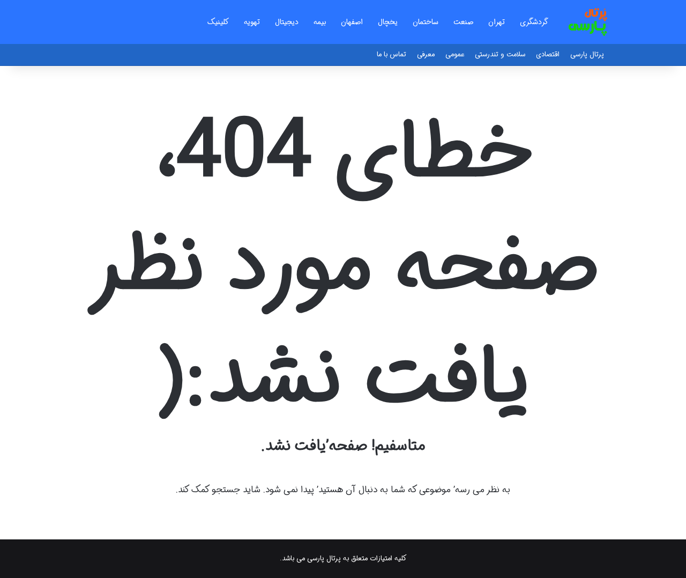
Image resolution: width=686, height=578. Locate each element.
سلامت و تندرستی (500, 54)
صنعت (463, 22)
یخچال (388, 22)
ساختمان (425, 22)
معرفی (426, 54)
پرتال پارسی (587, 54)
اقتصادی (548, 54)
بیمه (320, 22)
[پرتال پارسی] (587, 22)
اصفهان (352, 22)
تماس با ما (391, 54)
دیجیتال (287, 22)
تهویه (252, 22)
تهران (496, 22)
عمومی (454, 54)
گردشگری (534, 22)
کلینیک (218, 22)
